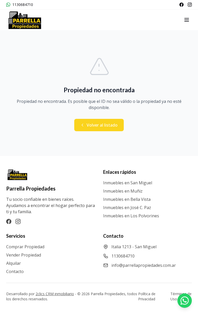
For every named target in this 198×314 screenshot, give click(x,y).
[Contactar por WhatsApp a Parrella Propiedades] (184, 300)
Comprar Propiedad (25, 247)
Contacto (15, 271)
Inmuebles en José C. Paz (127, 207)
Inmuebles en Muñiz (123, 191)
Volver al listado (102, 125)
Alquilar (13, 263)
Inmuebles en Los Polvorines (131, 216)
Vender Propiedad (23, 255)
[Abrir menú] (187, 20)
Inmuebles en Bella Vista (127, 199)
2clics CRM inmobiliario (55, 293)
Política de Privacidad (146, 296)
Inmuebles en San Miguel (127, 183)
